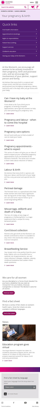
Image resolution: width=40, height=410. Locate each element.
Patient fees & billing (9, 43)
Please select (9, 387)
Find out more (8, 293)
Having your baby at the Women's (13, 56)
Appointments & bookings (11, 34)
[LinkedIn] (37, 403)
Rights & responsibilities (10, 38)
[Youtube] (25, 403)
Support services (7, 47)
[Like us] (14, 403)
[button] (34, 2)
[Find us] (37, 7)
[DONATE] (31, 7)
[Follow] (2, 403)
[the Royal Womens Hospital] (11, 2)
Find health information (10, 30)
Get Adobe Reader (13, 394)
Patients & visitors (7, 11)
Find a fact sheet (9, 313)
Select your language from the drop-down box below (19, 382)
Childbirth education (9, 51)
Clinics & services (20, 11)
